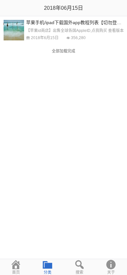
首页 (16, 272)
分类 (47, 272)
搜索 (79, 272)
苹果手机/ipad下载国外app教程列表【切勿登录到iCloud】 (76, 22)
